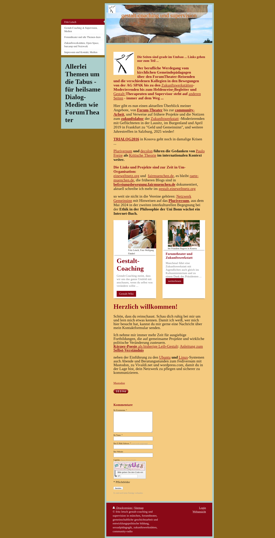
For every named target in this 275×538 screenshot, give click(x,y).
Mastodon (119, 383)
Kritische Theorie (142, 155)
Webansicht (199, 511)
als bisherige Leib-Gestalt (145, 346)
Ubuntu (165, 357)
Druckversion (124, 507)
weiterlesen (174, 281)
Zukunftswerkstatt (165, 119)
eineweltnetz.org (126, 176)
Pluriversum (122, 151)
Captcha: (124, 460)
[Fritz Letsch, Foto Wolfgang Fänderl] (142, 234)
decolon (146, 151)
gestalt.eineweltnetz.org (177, 189)
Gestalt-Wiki (126, 293)
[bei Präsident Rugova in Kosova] (184, 233)
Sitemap (139, 507)
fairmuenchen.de (161, 176)
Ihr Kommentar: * (120, 410)
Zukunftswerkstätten (177, 85)
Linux (183, 357)
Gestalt (118, 94)
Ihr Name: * (118, 435)
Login (202, 507)
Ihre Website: (118, 452)
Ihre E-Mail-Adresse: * (130, 443)
